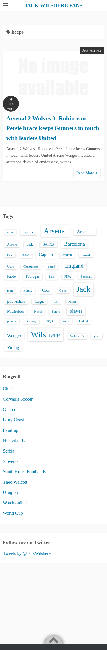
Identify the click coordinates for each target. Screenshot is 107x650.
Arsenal (55, 231)
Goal (46, 290)
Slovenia (11, 461)
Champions (30, 266)
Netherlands (14, 440)
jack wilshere (16, 302)
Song (65, 321)
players (12, 321)
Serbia (8, 451)
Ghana (9, 409)
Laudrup (10, 430)
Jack (83, 289)
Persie (56, 312)
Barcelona (74, 244)
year (97, 336)
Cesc (10, 267)
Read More (85, 173)
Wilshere (45, 334)
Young (13, 347)
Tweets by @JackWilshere (27, 553)
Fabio (11, 276)
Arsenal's (85, 231)
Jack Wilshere (91, 50)
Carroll (86, 255)
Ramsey (31, 321)
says (49, 321)
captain (67, 255)
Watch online (15, 502)
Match (72, 301)
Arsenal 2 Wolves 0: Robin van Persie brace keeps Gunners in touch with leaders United (52, 128)
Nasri (38, 311)
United (83, 321)
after (10, 232)
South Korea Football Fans (27, 471)
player (76, 311)
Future (27, 291)
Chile (8, 388)
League (39, 302)
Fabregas (32, 277)
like (56, 301)
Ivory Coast (13, 419)
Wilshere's (77, 336)
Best (10, 255)
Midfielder (15, 311)
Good (63, 290)
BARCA (48, 244)
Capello (46, 254)
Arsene (12, 244)
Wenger (14, 335)
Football (86, 276)
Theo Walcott (15, 482)
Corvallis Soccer (18, 399)
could (51, 266)
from (10, 290)
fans (52, 277)
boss (25, 255)
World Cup (13, 513)
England (74, 266)
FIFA (67, 276)
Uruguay (11, 492)
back (30, 244)
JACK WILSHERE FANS (53, 5)
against (28, 232)
